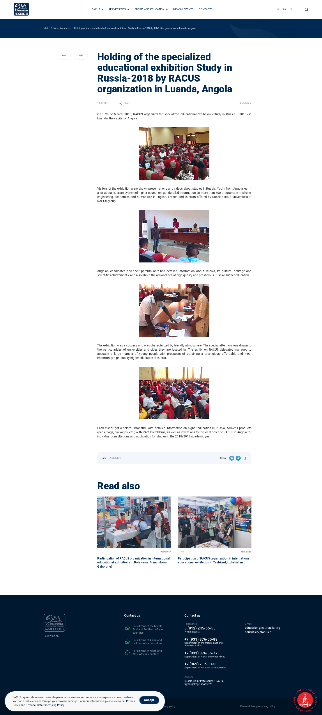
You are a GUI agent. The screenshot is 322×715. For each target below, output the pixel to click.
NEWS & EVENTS (183, 9)
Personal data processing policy (257, 706)
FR (291, 9)
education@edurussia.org (262, 627)
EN (284, 9)
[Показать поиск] (306, 9)
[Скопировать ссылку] (245, 458)
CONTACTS (205, 9)
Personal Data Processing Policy (45, 705)
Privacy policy (168, 706)
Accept (149, 700)
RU (278, 9)
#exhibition (245, 103)
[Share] (231, 458)
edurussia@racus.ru (258, 632)
